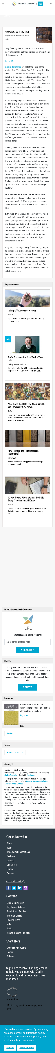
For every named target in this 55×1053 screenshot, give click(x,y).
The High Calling (14, 915)
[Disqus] (27, 567)
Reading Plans (13, 920)
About (7, 10)
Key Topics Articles (16, 907)
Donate (7, 16)
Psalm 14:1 (10, 60)
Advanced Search (14, 881)
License (10, 860)
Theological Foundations (18, 852)
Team (9, 847)
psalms (10, 733)
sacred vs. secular (15, 752)
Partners (11, 856)
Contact (10, 869)
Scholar (10, 956)
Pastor (10, 952)
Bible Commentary (15, 902)
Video (9, 924)
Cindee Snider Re (10, 775)
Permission (31, 775)
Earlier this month (13, 66)
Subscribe (27, 650)
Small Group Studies (16, 911)
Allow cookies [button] (27, 1047)
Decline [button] (10, 1047)
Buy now (24, 715)
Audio (9, 928)
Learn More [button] (28, 1040)
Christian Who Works (16, 947)
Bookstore (12, 864)
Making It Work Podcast (18, 932)
